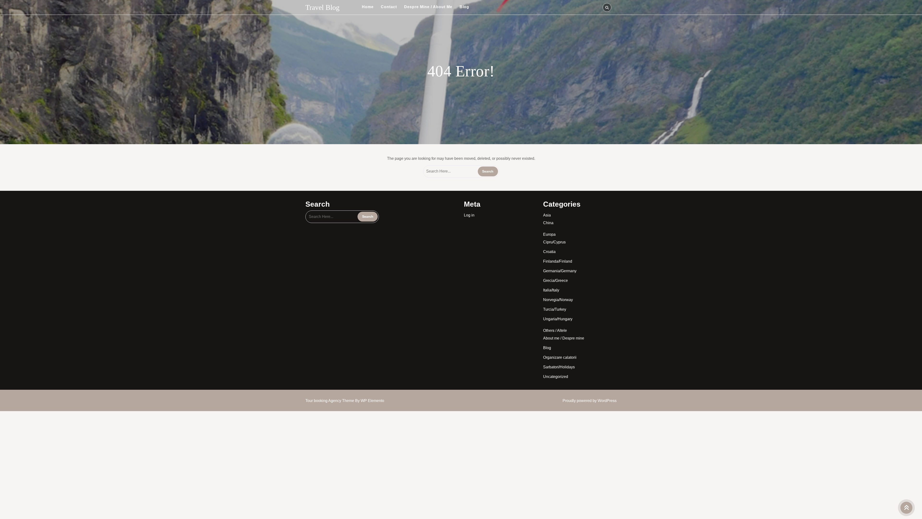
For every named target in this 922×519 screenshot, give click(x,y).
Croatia (549, 252)
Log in (469, 215)
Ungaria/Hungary (557, 319)
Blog (464, 7)
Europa (549, 234)
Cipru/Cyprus (554, 242)
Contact (389, 7)
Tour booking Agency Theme (330, 401)
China (548, 223)
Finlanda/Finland (557, 261)
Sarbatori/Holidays (559, 367)
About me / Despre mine (563, 338)
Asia (547, 215)
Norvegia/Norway (558, 300)
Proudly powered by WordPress (590, 401)
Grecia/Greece (555, 280)
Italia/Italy (551, 290)
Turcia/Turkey (554, 309)
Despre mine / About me (428, 7)
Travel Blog (322, 7)
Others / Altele (555, 330)
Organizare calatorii (559, 357)
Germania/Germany (559, 271)
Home (368, 7)
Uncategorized (555, 377)
